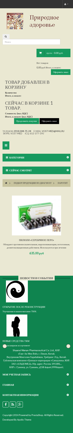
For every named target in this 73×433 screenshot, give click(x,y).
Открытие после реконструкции (24, 306)
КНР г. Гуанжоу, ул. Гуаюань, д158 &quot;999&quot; (36, 367)
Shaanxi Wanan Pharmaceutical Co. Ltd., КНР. (36, 350)
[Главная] (6, 183)
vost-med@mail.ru (53, 131)
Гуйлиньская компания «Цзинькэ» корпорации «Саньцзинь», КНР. (36, 360)
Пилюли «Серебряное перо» (36, 240)
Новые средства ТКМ (16, 341)
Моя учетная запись (17, 374)
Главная (8, 384)
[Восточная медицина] (36, 20)
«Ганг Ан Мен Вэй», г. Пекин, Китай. (36, 353)
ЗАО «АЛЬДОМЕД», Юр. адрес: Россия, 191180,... (36, 363)
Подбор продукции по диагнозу (33, 183)
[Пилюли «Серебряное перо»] (36, 215)
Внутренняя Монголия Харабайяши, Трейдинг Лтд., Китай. (36, 357)
